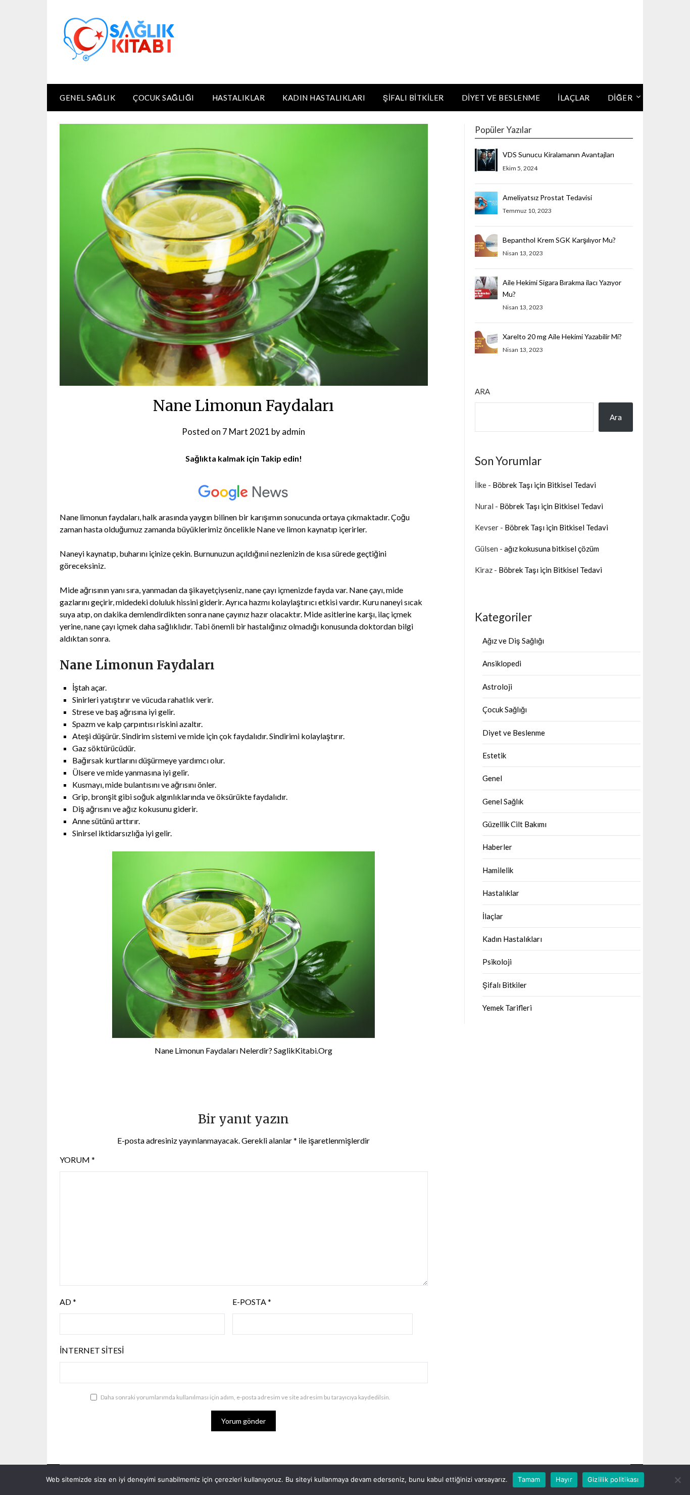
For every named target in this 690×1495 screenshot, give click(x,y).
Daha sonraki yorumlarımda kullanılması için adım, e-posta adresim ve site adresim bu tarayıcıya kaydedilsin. (245, 1397)
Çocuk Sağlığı (163, 97)
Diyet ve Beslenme (501, 97)
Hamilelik (497, 870)
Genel (492, 778)
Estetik (494, 755)
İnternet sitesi (92, 1350)
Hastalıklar (238, 97)
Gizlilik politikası (613, 1479)
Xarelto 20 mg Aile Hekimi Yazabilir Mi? (562, 336)
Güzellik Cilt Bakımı (514, 824)
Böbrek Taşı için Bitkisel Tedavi (544, 484)
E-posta (251, 1301)
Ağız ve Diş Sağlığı (513, 640)
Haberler (497, 846)
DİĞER (620, 97)
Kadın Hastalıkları (323, 97)
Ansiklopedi (501, 663)
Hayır (564, 1479)
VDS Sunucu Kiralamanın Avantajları (558, 154)
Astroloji (497, 686)
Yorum (77, 1159)
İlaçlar (574, 97)
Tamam (529, 1479)
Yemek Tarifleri (507, 1007)
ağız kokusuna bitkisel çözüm (551, 548)
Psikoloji (497, 961)
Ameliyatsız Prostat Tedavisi (547, 197)
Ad (68, 1301)
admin (293, 431)
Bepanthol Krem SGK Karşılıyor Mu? (559, 240)
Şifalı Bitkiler (413, 97)
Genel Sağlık (87, 97)
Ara (482, 391)
